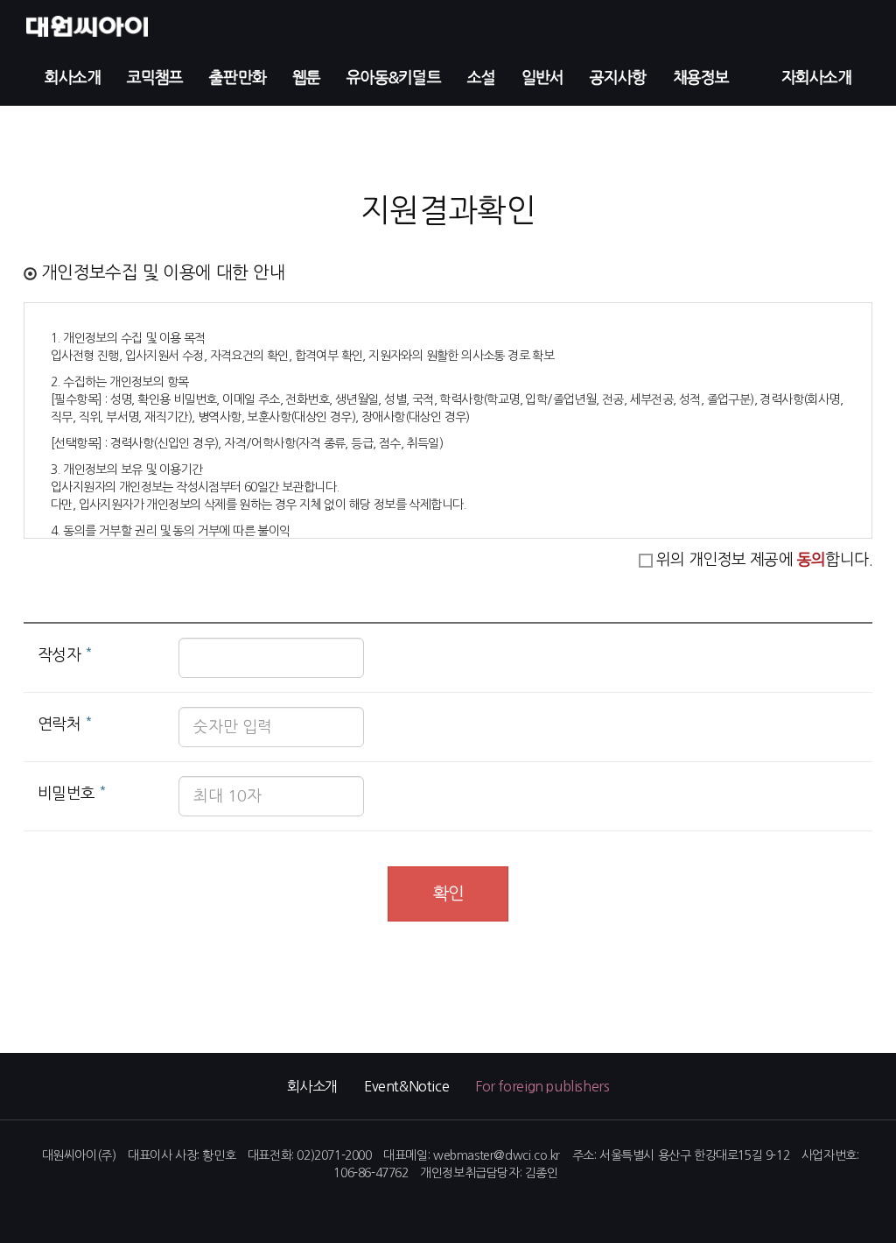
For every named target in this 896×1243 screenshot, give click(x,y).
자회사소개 (816, 78)
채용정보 (701, 78)
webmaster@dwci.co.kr (496, 1155)
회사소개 (73, 78)
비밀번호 (72, 792)
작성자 (65, 653)
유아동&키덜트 (393, 78)
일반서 (543, 78)
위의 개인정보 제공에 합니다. (764, 560)
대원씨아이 (81, 26)
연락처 (65, 722)
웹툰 (306, 78)
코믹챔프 (155, 78)
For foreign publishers (542, 1086)
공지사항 (618, 78)
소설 (481, 78)
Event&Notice (406, 1086)
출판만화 (237, 78)
